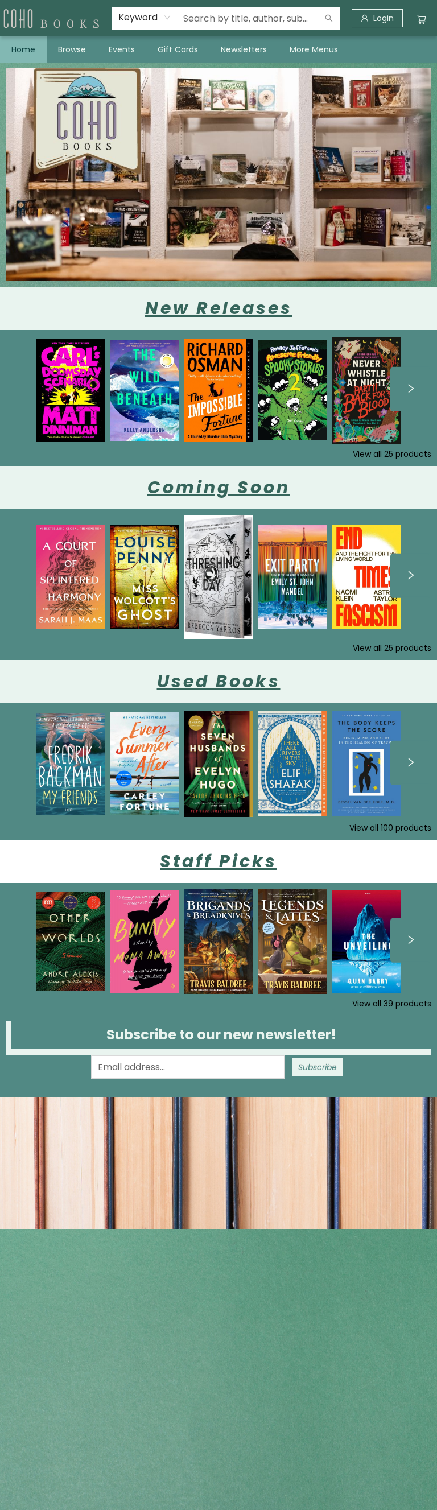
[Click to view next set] (410, 389)
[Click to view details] (70, 390)
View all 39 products (391, 1003)
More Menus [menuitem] (314, 49)
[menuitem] (23, 49)
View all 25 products (392, 454)
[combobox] (145, 17)
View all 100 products (390, 828)
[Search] (329, 18)
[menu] (218, 49)
